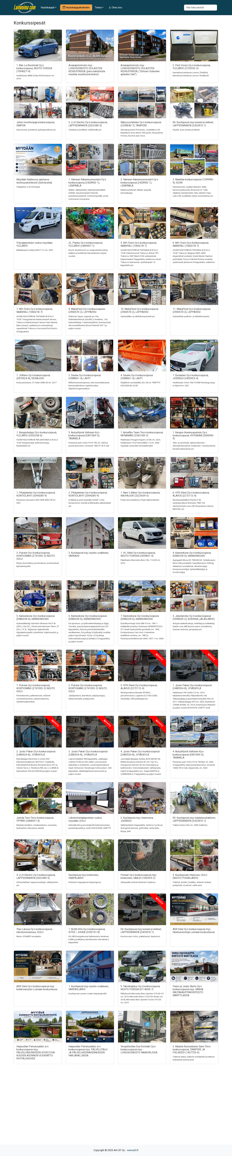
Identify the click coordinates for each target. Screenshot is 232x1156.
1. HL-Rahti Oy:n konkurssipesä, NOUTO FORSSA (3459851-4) (138, 554)
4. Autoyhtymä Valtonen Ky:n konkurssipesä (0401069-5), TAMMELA (188, 754)
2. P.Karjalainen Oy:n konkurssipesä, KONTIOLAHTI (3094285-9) (87, 494)
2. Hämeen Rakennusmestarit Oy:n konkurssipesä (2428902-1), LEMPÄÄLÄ (139, 182)
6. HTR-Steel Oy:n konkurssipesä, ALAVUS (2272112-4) (191, 494)
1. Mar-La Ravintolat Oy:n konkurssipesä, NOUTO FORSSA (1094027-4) (34, 68)
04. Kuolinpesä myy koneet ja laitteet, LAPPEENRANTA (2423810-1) (141, 931)
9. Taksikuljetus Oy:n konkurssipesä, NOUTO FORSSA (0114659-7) (140, 988)
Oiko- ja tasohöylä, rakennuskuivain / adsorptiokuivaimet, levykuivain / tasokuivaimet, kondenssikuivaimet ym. (194, 446)
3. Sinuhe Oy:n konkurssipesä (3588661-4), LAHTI (84, 377)
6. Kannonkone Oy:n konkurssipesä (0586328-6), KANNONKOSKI (87, 617)
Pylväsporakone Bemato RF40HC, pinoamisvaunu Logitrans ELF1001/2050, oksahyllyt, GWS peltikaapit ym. (139, 695)
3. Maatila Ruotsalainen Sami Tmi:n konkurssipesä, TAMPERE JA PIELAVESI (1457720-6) (192, 1049)
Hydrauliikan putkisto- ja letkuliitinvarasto (191, 316)
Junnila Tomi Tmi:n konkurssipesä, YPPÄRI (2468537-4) (35, 819)
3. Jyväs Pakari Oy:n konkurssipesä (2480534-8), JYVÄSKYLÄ (87, 753)
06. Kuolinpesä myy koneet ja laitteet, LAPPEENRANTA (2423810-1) (193, 124)
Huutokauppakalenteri (77, 7)
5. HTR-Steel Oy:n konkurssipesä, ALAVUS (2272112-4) (139, 687)
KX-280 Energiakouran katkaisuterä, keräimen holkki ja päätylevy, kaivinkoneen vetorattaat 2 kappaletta (88, 939)
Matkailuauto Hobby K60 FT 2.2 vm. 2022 (34, 250)
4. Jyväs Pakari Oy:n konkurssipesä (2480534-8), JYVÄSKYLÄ (140, 753)
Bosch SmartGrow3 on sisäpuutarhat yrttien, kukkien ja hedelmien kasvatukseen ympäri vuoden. (88, 253)
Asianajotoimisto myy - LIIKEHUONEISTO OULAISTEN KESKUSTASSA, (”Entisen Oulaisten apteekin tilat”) (140, 70)
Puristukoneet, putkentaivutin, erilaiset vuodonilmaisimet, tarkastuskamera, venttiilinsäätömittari (33, 698)
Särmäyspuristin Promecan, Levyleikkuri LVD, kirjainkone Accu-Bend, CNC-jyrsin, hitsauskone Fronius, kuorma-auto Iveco (142, 133)
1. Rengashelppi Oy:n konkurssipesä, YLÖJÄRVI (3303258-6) (36, 434)
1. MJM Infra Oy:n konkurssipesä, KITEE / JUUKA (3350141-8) (86, 931)
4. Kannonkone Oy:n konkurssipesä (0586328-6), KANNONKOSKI (192, 554)
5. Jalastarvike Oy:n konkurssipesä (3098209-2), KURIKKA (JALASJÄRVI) (194, 617)
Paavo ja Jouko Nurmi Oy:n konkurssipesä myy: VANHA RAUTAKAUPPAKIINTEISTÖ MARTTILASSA (188, 991)
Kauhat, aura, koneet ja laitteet (186, 130)
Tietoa (98, 7)
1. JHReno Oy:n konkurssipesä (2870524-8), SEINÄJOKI (33, 377)
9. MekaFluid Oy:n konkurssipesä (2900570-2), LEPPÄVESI (86, 310)
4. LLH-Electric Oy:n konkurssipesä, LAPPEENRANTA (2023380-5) (35, 876)
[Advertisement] (116, 1110)
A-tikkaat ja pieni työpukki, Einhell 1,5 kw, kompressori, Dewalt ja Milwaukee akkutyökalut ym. (89, 503)
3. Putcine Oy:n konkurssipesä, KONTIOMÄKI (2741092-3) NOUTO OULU (35, 555)
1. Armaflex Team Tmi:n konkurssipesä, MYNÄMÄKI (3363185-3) (142, 434)
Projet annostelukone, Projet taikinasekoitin (140, 500)
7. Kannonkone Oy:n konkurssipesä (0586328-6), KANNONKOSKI (140, 617)
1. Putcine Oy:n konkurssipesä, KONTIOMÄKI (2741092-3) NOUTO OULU (35, 688)
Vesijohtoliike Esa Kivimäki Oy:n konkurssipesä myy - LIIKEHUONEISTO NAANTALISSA (139, 1049)
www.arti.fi (132, 1150)
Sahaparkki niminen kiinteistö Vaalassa (138, 882)
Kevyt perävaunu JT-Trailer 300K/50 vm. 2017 (36, 382)
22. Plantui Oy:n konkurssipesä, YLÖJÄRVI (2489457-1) (85, 244)
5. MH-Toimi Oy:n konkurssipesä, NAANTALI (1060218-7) (139, 244)
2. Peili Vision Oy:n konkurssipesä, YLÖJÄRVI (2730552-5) (192, 67)
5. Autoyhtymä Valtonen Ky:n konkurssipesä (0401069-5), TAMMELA (84, 435)
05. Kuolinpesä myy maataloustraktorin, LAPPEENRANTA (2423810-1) (194, 819)
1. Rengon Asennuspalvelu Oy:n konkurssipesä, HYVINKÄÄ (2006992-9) (193, 435)
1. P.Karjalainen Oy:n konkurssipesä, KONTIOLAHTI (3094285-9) (35, 494)
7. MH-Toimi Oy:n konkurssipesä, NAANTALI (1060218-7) (34, 310)
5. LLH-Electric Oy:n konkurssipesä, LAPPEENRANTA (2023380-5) (87, 124)
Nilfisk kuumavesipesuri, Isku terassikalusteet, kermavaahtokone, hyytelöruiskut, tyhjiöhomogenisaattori (89, 385)
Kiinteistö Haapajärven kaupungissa (84, 882)
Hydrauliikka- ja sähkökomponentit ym (138, 316)
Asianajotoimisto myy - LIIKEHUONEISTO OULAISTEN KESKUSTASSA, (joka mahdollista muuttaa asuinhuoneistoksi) (86, 70)
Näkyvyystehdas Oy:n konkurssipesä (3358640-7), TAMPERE (141, 124)
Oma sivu (116, 7)
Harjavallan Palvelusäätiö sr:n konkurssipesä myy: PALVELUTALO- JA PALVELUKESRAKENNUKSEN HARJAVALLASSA (88, 1051)
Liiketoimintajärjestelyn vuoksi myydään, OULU (85, 819)
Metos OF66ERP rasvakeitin (28, 936)
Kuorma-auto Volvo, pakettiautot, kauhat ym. (141, 936)
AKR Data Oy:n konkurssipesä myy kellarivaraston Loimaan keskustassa (36, 988)
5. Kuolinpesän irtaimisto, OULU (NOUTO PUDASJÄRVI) (190, 876)
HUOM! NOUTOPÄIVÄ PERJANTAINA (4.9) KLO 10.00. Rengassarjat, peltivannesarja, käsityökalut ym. (37, 443)
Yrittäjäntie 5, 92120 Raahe (28, 187)
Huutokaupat (47, 7)
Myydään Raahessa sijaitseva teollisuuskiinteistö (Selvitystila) (34, 181)
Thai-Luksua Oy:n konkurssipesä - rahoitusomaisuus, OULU (35, 931)
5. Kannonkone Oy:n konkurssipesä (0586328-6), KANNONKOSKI (35, 617)
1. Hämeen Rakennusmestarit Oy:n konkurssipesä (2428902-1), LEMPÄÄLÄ (87, 182)
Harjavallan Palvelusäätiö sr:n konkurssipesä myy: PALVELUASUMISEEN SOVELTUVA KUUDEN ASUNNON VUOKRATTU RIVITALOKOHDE (35, 1052)
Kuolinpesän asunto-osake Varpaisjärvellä (87, 993)
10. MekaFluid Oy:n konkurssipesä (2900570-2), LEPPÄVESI (139, 310)
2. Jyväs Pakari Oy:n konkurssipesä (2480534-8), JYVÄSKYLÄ (35, 753)
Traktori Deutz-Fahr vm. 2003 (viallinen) (190, 825)
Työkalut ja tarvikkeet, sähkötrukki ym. (85, 130)
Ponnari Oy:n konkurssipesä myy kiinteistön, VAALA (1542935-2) (138, 876)
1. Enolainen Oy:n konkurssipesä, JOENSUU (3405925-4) (190, 377)
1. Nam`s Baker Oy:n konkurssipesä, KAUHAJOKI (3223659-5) (140, 494)
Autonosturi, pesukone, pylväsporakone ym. (36, 130)
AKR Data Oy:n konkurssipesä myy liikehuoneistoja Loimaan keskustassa (194, 931)
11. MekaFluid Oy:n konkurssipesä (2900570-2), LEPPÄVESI (191, 310)
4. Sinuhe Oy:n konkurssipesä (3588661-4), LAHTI (137, 377)
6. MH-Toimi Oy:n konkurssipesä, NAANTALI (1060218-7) (191, 244)
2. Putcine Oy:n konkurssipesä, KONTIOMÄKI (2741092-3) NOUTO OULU (87, 688)
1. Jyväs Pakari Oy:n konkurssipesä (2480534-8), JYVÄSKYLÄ (192, 687)
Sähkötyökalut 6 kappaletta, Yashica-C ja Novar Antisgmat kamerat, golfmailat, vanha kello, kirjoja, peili (142, 828)
